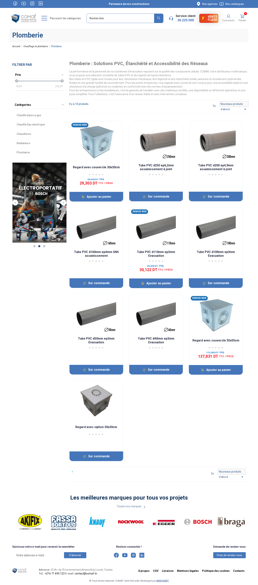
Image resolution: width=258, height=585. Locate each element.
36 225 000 (185, 20)
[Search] (158, 18)
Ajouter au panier (99, 196)
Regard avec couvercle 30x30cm (96, 167)
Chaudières (24, 133)
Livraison (168, 570)
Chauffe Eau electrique (31, 124)
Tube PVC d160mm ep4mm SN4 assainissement (96, 254)
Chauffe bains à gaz (29, 115)
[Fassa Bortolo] (64, 522)
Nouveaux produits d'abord (234, 104)
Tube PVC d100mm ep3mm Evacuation (216, 254)
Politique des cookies (216, 570)
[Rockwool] (131, 522)
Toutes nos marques (129, 506)
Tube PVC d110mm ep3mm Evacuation (156, 254)
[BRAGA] (232, 522)
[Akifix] (30, 522)
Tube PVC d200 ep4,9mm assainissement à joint (215, 167)
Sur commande (158, 196)
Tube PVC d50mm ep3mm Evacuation (96, 340)
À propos (144, 570)
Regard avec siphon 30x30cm (96, 427)
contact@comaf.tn (86, 573)
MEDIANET (162, 580)
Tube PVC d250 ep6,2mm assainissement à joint (156, 167)
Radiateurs (23, 143)
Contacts (239, 570)
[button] (242, 18)
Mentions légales (188, 570)
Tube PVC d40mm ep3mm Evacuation (156, 340)
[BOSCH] (198, 522)
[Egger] (164, 522)
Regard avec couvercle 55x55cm (215, 340)
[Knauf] (97, 522)
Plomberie (23, 152)
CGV (155, 570)
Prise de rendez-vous (229, 555)
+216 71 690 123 (55, 573)
